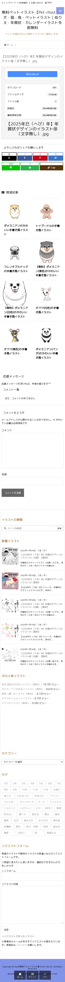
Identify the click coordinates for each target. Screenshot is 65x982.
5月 (41, 783)
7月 (58, 783)
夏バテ (22, 814)
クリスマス (55, 802)
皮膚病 (7, 826)
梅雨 (6, 820)
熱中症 (56, 820)
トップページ (10, 2)
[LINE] (11, 167)
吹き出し (8, 814)
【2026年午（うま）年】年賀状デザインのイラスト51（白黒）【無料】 (41, 606)
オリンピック (27, 802)
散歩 (57, 814)
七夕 (38, 808)
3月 (23, 783)
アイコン (55, 795)
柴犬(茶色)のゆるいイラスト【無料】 (21, 684)
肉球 (45, 826)
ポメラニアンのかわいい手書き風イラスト (16, 230)
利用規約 (23, 2)
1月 (6, 783)
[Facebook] (24, 158)
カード (41, 802)
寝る (46, 814)
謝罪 (6, 832)
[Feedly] (30, 167)
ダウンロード (32, 74)
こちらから (21, 945)
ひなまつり (23, 795)
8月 (6, 789)
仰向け (48, 808)
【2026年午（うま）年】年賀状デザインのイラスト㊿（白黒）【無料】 (41, 655)
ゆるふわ (39, 795)
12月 (45, 789)
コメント (7, 430)
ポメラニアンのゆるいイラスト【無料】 (23, 689)
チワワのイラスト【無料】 (16, 703)
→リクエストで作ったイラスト (18, 936)
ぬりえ (7, 795)
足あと (21, 832)
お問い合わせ (37, 2)
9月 (15, 789)
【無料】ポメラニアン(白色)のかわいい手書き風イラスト (16, 312)
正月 (16, 820)
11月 (35, 789)
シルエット (10, 808)
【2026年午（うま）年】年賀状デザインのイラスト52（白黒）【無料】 (41, 556)
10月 (24, 789)
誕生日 (56, 826)
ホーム (10, 44)
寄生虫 (35, 814)
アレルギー (10, 802)
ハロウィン (26, 808)
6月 (50, 783)
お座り (56, 789)
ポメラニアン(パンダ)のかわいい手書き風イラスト (47, 353)
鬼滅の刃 (51, 832)
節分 (18, 826)
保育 (58, 808)
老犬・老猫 (32, 826)
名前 (4, 474)
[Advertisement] (30, 727)
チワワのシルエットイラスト (17, 698)
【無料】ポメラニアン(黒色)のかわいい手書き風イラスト (48, 271)
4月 (32, 783)
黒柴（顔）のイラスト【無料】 (18, 693)
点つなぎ (43, 820)
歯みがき (28, 820)
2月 (14, 783)
